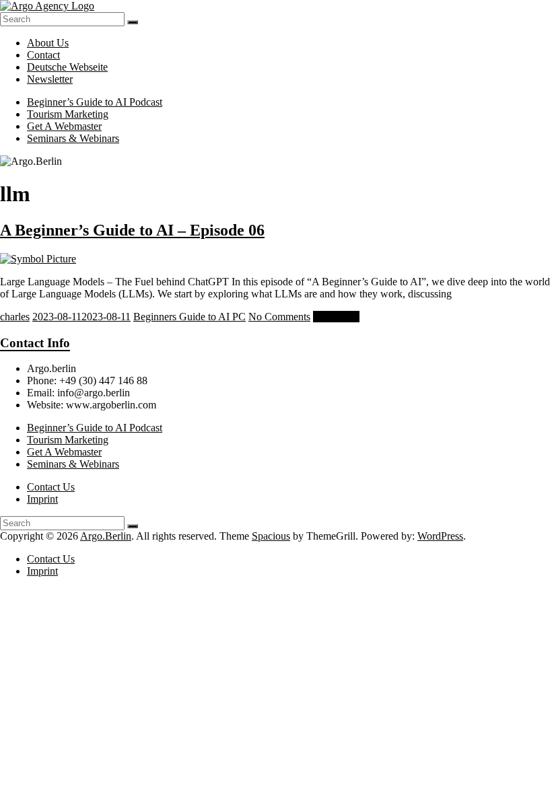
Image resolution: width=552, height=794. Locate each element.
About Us (48, 42)
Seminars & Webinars (73, 138)
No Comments (279, 316)
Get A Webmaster (64, 126)
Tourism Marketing (67, 114)
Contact (43, 55)
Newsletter (50, 79)
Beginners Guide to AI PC (189, 316)
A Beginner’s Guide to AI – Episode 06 (132, 230)
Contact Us (51, 487)
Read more (336, 316)
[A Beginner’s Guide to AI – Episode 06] (38, 258)
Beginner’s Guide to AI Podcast (94, 102)
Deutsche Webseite (67, 67)
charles (15, 316)
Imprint (42, 499)
